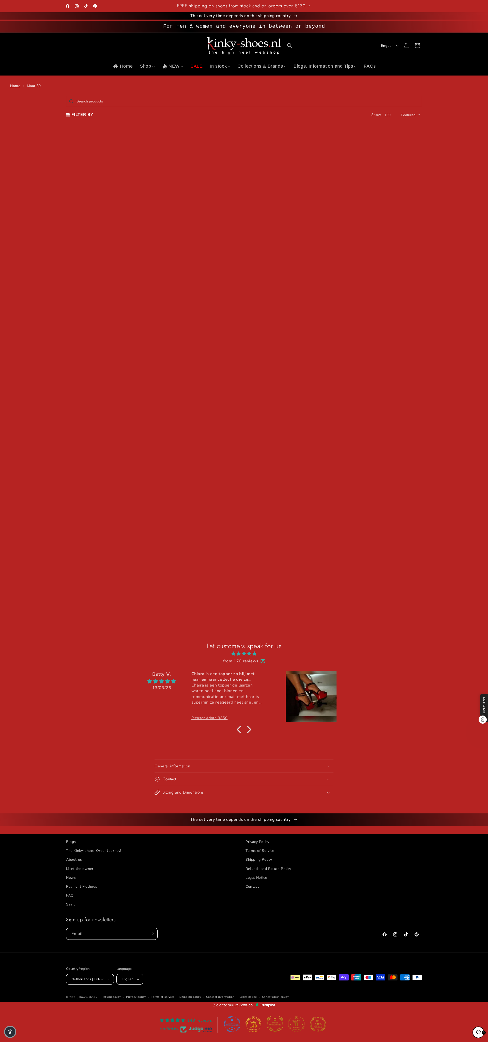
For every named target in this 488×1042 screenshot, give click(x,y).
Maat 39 (34, 85)
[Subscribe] (151, 934)
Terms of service (162, 997)
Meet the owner (79, 868)
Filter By (82, 114)
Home (15, 85)
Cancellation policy (275, 997)
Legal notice (248, 997)
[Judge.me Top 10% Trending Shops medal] (318, 1024)
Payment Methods (81, 886)
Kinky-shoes (88, 997)
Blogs (71, 841)
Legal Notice (256, 877)
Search (72, 904)
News (71, 877)
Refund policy (111, 997)
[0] (478, 1032)
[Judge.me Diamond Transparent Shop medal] (232, 1024)
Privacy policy (136, 997)
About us (74, 859)
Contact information (220, 997)
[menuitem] (122, 66)
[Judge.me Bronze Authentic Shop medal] (275, 1024)
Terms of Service (260, 850)
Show (376, 114)
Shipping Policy (259, 859)
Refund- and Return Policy (268, 868)
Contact (252, 886)
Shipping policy (190, 997)
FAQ (70, 895)
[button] (289, 45)
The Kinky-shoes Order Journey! (93, 850)
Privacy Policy (257, 841)
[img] (244, 654)
